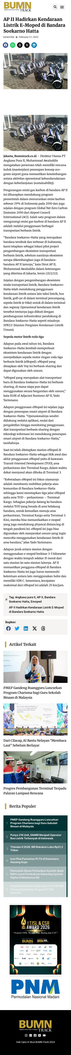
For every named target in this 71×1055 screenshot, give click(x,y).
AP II (40, 597)
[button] (55, 7)
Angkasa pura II (25, 597)
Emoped (36, 601)
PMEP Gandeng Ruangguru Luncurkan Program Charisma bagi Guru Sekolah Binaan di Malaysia (32, 692)
